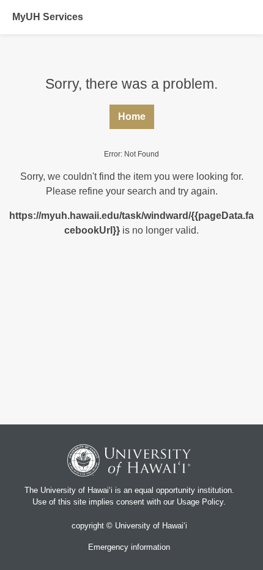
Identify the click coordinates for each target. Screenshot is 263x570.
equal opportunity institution (183, 490)
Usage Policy (200, 501)
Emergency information (129, 547)
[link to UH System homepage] (129, 462)
